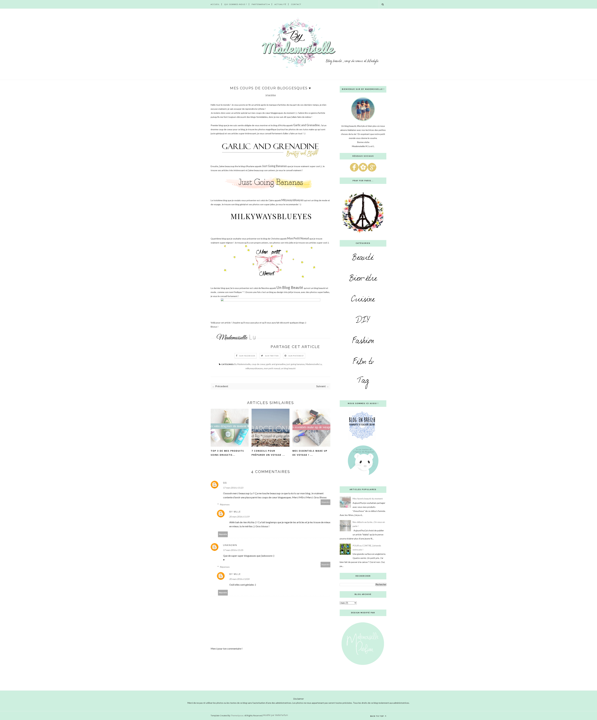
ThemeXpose (237, 715)
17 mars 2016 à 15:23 (233, 487)
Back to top (377, 716)
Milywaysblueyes (292, 200)
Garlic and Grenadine (306, 125)
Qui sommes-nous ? (235, 4)
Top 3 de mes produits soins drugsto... (227, 452)
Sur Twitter (272, 356)
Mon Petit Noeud (298, 238)
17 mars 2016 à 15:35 (233, 550)
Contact (296, 4)
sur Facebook (247, 356)
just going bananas (296, 364)
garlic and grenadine (276, 364)
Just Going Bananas (274, 166)
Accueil (215, 4)
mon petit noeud (272, 368)
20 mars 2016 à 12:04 (239, 579)
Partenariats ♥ (261, 4)
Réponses (225, 504)
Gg (225, 482)
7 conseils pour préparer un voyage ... (268, 452)
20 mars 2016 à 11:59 (239, 516)
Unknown (230, 545)
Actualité (280, 4)
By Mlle (235, 511)
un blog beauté (288, 368)
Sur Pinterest (296, 356)
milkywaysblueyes (254, 368)
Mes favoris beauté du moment (368, 498)
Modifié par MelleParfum (275, 715)
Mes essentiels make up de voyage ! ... (309, 452)
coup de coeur (258, 364)
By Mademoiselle (242, 364)
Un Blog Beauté (289, 287)
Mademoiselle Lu (314, 364)
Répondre (326, 502)
